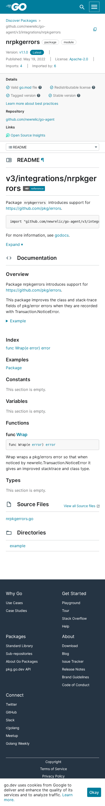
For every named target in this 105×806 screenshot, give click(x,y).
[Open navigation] (94, 7)
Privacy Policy (53, 776)
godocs (62, 235)
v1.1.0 (17, 52)
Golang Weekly (18, 743)
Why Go (14, 593)
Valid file (24, 87)
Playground (71, 603)
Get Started (74, 593)
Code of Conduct (75, 685)
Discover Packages (21, 20)
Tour (65, 610)
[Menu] (52, 147)
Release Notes (73, 669)
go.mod (25, 87)
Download (70, 646)
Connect (15, 695)
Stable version (64, 95)
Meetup (12, 735)
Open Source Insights (27, 135)
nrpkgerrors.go (19, 518)
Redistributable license (72, 87)
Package (14, 367)
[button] (8, 87)
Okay (94, 792)
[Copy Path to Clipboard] (95, 29)
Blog (65, 653)
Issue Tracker (73, 661)
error (37, 445)
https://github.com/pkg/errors (33, 208)
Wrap (21, 434)
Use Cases (14, 603)
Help (65, 626)
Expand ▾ (14, 244)
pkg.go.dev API (18, 669)
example (17, 545)
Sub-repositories (19, 653)
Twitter (11, 704)
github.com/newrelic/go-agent (30, 119)
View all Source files (79, 506)
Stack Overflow (74, 618)
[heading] (20, 7)
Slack (10, 720)
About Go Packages (22, 661)
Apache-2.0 (78, 59)
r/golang (12, 728)
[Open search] (82, 6)
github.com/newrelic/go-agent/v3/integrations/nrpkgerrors (33, 29)
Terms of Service (53, 769)
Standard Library (19, 646)
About (68, 636)
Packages (16, 636)
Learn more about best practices (32, 103)
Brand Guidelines (75, 677)
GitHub (11, 712)
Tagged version (23, 95)
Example (20, 320)
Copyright (53, 762)
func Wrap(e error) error (28, 347)
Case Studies (16, 610)
